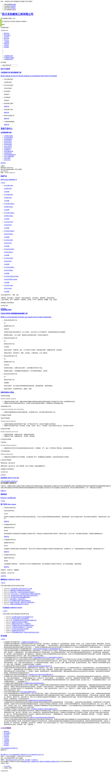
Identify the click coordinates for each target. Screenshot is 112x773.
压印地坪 (6, 36)
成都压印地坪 (35, 761)
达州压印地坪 (8, 141)
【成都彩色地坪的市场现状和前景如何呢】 (40, 700)
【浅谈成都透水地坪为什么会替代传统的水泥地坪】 (48, 657)
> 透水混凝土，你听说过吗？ (17, 599)
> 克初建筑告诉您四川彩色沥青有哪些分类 (24, 620)
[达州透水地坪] (8, 185)
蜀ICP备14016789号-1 (12, 759)
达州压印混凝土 (8, 137)
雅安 (33, 754)
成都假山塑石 (55, 761)
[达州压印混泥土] (9, 249)
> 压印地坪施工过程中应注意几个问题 (21, 588)
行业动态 (12, 607)
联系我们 (13, 8)
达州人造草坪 (8, 146)
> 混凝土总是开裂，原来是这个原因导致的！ (22, 602)
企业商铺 (13, 9)
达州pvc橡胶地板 (9, 156)
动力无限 (27, 759)
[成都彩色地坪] (8, 59)
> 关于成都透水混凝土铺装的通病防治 (20, 600)
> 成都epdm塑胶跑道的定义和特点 (19, 604)
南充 (25, 754)
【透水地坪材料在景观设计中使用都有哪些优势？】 (48, 649)
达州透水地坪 (8, 188)
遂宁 (36, 754)
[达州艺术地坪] (8, 285)
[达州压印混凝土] (9, 231)
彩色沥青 (6, 38)
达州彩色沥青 (8, 144)
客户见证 (8, 504)
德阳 (16, 754)
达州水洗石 (7, 160)
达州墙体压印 (8, 148)
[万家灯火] (34, 759)
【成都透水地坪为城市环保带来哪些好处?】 (41, 674)
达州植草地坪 (8, 153)
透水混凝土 (7, 35)
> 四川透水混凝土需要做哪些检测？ (20, 597)
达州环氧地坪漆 (8, 151)
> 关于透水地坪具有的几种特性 (20, 629)
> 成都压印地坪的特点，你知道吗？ (21, 623)
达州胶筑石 (7, 149)
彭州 (39, 754)
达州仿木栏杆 (8, 142)
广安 (42, 754)
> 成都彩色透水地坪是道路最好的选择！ (23, 625)
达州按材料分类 (6, 132)
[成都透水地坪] (8, 56)
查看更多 (3, 490)
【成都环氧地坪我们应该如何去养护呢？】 (40, 666)
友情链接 (6, 728)
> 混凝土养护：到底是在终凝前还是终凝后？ (22, 592)
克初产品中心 (6, 128)
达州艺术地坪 (8, 288)
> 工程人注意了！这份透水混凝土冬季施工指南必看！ (25, 593)
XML (10, 754)
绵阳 (22, 754)
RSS (7, 754)
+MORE (3, 182)
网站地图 (13, 4)
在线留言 (13, 6)
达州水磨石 (7, 158)
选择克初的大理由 (7, 392)
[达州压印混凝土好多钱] (11, 276)
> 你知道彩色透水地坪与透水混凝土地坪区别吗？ (24, 595)
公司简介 (6, 45)
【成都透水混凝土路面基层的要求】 (34, 683)
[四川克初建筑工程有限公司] (17, 14)
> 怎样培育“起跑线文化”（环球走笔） (22, 627)
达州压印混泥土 (8, 252)
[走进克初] (9, 481)
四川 (19, 754)
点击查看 (6, 191)
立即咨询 (3, 308)
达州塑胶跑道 (8, 139)
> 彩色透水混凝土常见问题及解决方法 (22, 617)
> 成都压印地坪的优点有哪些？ (20, 622)
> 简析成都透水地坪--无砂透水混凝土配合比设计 (25, 632)
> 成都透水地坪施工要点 (18, 630)
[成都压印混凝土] (9, 57)
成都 (13, 754)
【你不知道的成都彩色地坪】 (28, 692)
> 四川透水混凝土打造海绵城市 (20, 618)
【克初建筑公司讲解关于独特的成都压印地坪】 (44, 709)
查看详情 (6, 106)
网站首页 (6, 33)
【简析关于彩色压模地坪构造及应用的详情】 (42, 717)
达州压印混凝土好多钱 (10, 279)
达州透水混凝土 (8, 136)
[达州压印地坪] (8, 222)
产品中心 (6, 40)
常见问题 (4, 636)
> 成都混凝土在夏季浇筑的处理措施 (19, 590)
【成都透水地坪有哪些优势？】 (30, 642)
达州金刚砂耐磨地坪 (10, 154)
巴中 (27, 754)
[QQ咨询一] (7, 766)
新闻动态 (6, 43)
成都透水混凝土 (26, 761)
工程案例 (6, 42)
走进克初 (10, 478)
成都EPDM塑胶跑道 (45, 761)
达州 (30, 754)
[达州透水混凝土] (9, 203)
